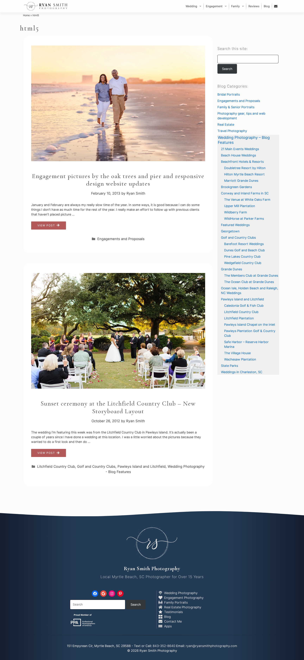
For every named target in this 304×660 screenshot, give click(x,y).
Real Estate (225, 124)
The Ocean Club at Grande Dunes (249, 282)
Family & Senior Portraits (235, 107)
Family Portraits (175, 602)
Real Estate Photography (182, 607)
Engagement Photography (183, 598)
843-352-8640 (164, 646)
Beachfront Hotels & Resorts (242, 161)
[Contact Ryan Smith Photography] (276, 6)
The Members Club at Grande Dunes (251, 275)
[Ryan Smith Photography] (46, 6)
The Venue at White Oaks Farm (247, 199)
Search (227, 69)
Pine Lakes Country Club (242, 256)
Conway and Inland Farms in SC (245, 193)
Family (235, 6)
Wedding (191, 6)
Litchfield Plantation (239, 318)
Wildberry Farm (235, 212)
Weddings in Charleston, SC (241, 372)
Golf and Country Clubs (96, 466)
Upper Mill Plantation (239, 206)
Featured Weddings (235, 225)
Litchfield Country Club (56, 466)
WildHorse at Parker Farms (244, 218)
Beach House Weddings (238, 155)
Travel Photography (232, 131)
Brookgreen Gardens (236, 187)
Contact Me (172, 621)
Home (26, 15)
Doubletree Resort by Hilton (245, 168)
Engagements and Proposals (120, 239)
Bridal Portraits (228, 94)
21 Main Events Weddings (240, 149)
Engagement (214, 6)
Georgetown (230, 231)
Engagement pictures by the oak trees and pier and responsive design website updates (118, 179)
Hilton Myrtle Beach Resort (244, 174)
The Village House (237, 353)
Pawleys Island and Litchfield (142, 466)
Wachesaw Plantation (240, 359)
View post (46, 225)
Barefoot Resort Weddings (244, 244)
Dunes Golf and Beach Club (244, 250)
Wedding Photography (180, 593)
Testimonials (173, 612)
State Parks (229, 366)
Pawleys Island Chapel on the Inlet (249, 324)
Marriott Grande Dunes (241, 180)
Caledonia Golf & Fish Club (244, 305)
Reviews (253, 6)
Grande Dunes (231, 269)
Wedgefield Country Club (242, 263)
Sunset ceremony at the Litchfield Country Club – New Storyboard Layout (118, 407)
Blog (267, 6)
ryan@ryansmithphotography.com (211, 646)
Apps (167, 626)
